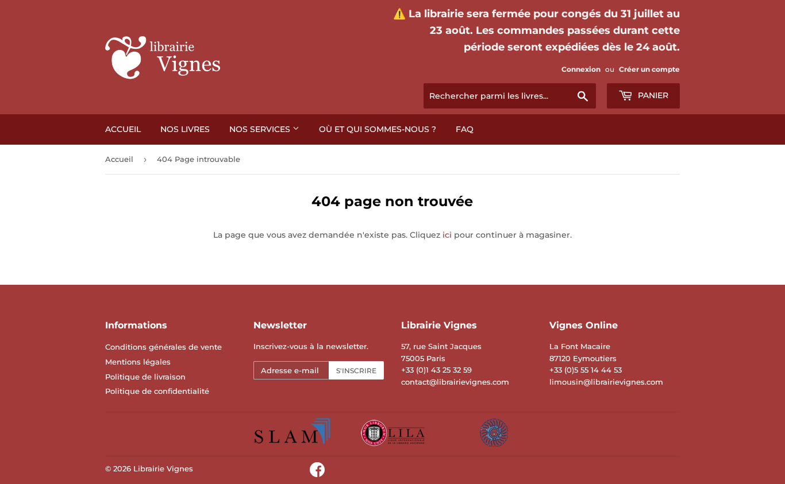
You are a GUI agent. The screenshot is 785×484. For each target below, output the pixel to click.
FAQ (465, 129)
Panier (652, 95)
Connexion (581, 69)
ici (447, 235)
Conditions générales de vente (163, 346)
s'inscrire (356, 370)
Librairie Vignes (163, 468)
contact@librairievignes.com (455, 381)
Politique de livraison (145, 376)
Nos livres (185, 129)
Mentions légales (138, 361)
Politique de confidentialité (157, 391)
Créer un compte (649, 69)
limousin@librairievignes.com (606, 381)
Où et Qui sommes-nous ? (377, 129)
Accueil (123, 129)
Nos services (261, 129)
